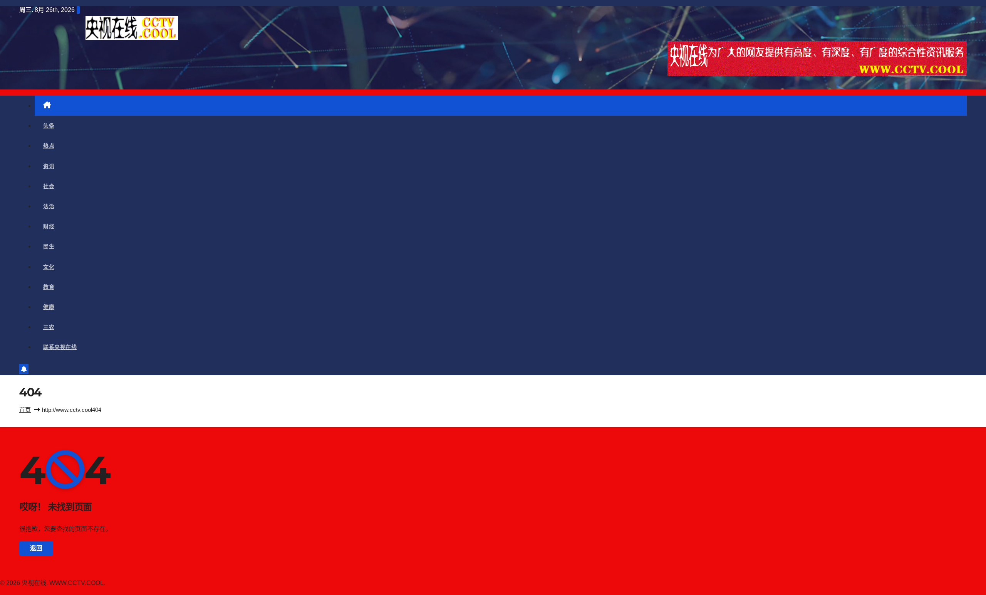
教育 (48, 286)
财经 (48, 226)
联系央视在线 (60, 347)
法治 (48, 206)
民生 (48, 246)
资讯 (48, 166)
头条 (48, 125)
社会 (48, 186)
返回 (36, 548)
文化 (48, 266)
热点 (48, 145)
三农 (48, 327)
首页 (25, 409)
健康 (48, 306)
